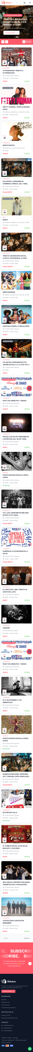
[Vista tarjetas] (24, 41)
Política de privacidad (20, 1040)
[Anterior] (1, 22)
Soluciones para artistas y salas (9, 1018)
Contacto (3, 999)
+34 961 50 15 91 (7, 1028)
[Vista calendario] (30, 41)
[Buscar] (6, 41)
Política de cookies (6, 1042)
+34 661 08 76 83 (7, 1030)
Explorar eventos (7, 991)
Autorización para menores (8, 1007)
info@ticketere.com (8, 1025)
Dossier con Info (5, 1015)
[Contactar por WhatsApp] (30, 1049)
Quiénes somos (5, 1002)
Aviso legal (15, 1038)
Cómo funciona (5, 1005)
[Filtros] (2, 41)
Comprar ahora (10, 33)
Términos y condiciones (7, 1040)
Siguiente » (27, 938)
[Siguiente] (31, 22)
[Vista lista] (27, 41)
